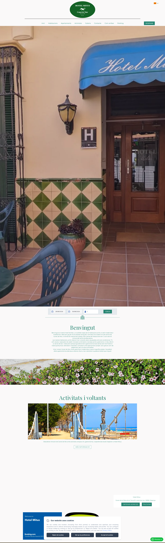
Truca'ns (147, 504)
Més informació (82, 447)
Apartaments (66, 23)
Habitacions (52, 23)
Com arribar (109, 23)
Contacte (97, 23)
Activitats (78, 23)
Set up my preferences (82, 535)
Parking (120, 23)
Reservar (149, 23)
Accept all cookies (107, 535)
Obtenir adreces (130, 504)
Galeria (88, 23)
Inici (43, 23)
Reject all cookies (58, 535)
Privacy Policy (107, 530)
